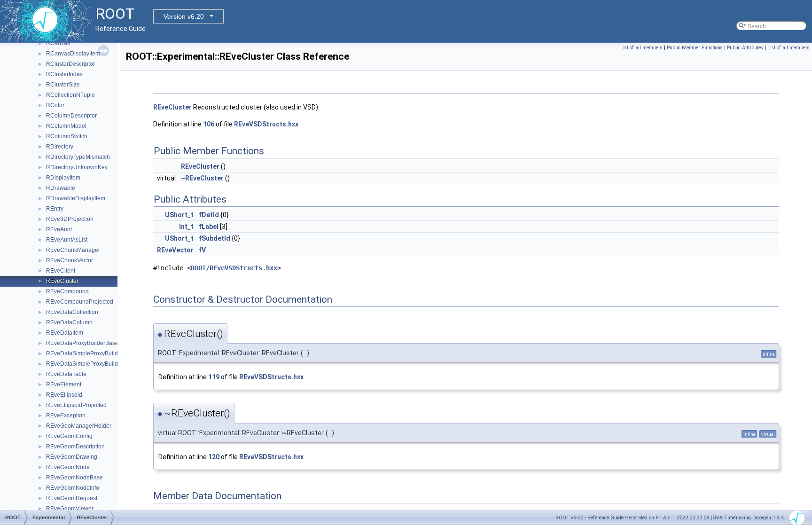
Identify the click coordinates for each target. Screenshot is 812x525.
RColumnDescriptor (71, 115)
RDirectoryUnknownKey (77, 167)
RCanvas (58, 43)
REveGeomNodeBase (74, 477)
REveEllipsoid (64, 395)
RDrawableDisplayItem (75, 198)
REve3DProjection (70, 219)
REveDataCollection (72, 312)
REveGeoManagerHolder (78, 426)
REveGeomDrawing (71, 457)
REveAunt (59, 229)
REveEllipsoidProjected (76, 405)
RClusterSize (63, 84)
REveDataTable (66, 374)
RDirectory (59, 146)
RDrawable (60, 188)
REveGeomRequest (71, 498)
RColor (55, 105)
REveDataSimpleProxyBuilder (84, 353)
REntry (54, 208)
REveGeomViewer (70, 508)
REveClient (60, 270)
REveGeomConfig (69, 436)
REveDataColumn (69, 322)
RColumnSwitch (66, 136)
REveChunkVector (69, 260)
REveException (66, 415)
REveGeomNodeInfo (72, 488)
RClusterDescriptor (70, 64)
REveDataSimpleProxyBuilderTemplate (96, 363)
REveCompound (67, 291)
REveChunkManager (73, 250)
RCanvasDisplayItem (73, 53)
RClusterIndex (64, 74)
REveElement (63, 384)
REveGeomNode (68, 467)
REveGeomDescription (75, 446)
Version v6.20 (184, 16)
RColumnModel (66, 126)
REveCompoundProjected (79, 301)
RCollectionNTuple (70, 95)
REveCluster (62, 281)
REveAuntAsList (66, 239)
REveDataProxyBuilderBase (82, 343)
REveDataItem (64, 332)
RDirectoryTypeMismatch (78, 157)
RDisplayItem (63, 177)
